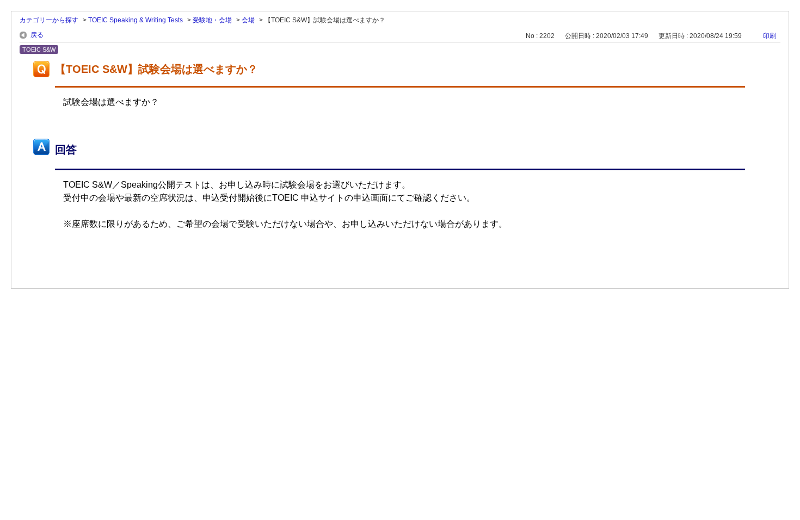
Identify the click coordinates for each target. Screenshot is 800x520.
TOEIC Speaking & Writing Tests (135, 20)
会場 (248, 20)
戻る (37, 35)
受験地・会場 (212, 20)
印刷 (769, 36)
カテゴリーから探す (49, 20)
